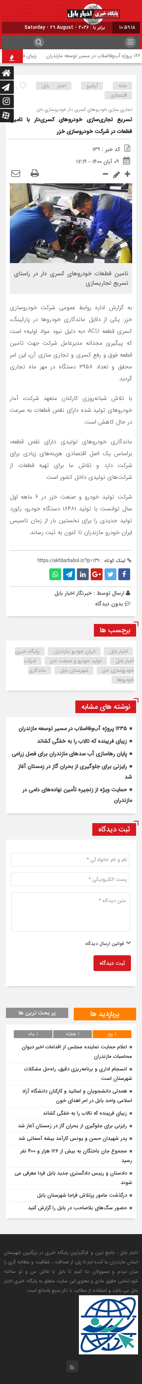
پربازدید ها (105, 1014)
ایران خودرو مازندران (74, 651)
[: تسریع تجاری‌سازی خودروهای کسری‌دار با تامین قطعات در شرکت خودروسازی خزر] (16, 173)
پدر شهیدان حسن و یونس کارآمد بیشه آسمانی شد (73, 1138)
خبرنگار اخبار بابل (73, 593)
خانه (122, 86)
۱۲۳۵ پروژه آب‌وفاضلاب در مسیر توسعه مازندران (73, 728)
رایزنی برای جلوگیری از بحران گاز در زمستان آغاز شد (72, 1126)
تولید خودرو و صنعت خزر (76, 661)
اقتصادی (118, 95)
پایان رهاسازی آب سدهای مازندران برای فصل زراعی (69, 753)
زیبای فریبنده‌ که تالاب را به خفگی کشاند (82, 741)
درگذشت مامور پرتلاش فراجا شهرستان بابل (82, 1195)
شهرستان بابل (74, 670)
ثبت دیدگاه (112, 963)
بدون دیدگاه (109, 604)
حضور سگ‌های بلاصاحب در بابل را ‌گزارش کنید (77, 1208)
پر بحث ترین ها (37, 1013)
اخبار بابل (53, 86)
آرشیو (92, 86)
